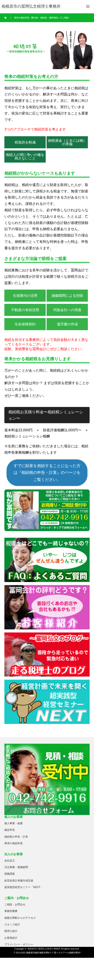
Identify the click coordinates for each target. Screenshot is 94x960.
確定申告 (9, 829)
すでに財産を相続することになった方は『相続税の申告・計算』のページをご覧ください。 (47, 473)
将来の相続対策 (13, 843)
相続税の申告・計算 (16, 836)
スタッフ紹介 (12, 924)
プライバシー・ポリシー (18, 944)
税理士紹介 (10, 931)
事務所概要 (10, 911)
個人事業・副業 (13, 823)
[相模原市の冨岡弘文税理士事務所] (31, 6)
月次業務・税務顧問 (16, 867)
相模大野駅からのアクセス (20, 917)
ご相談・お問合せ (14, 904)
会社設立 (9, 860)
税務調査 (9, 873)
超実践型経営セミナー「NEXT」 (23, 887)
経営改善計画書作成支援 (18, 880)
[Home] (6, 18)
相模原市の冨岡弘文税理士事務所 (44, 948)
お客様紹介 (10, 937)
